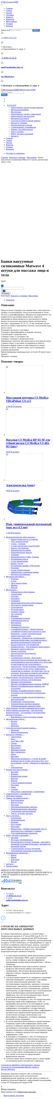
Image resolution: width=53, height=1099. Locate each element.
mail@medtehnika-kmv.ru (17, 900)
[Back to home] (9, 2)
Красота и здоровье (19, 123)
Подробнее (17, 406)
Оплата (9, 13)
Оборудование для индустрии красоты (27, 107)
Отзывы (9, 24)
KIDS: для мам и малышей (22, 134)
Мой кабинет (11, 21)
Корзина (9, 26)
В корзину (5, 293)
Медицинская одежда (20, 118)
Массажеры (32, 157)
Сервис (9, 11)
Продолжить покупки (13, 1095)
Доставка (10, 15)
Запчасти (14, 136)
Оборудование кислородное (22, 116)
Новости (9, 17)
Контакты (10, 19)
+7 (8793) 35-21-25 (13, 896)
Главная (9, 8)
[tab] (29, 300)
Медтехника (16, 112)
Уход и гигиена (17, 132)
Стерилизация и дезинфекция (23, 127)
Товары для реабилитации (22, 129)
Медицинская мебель (20, 110)
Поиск (4, 95)
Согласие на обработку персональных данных (20, 1065)
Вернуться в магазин (27, 1092)
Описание (10, 300)
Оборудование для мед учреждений (26, 114)
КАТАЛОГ (12, 105)
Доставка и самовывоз (15, 153)
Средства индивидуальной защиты (25, 121)
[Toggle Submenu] (35, 537)
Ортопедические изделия (21, 125)
